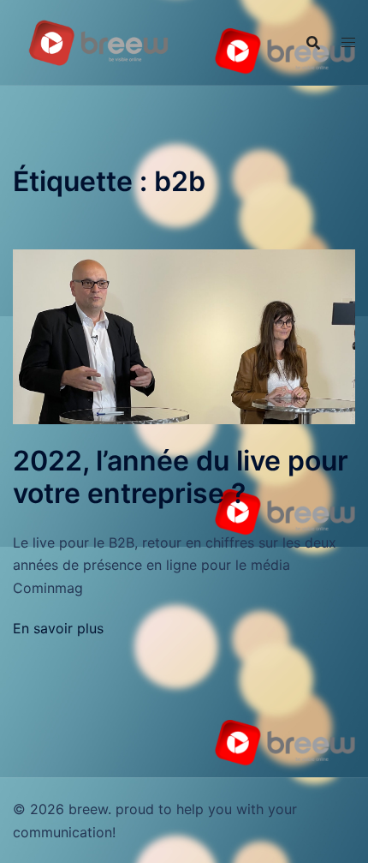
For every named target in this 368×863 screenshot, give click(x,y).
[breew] (98, 41)
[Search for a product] (313, 43)
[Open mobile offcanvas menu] (348, 42)
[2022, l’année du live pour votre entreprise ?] (184, 335)
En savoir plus (58, 628)
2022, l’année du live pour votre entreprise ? (180, 477)
